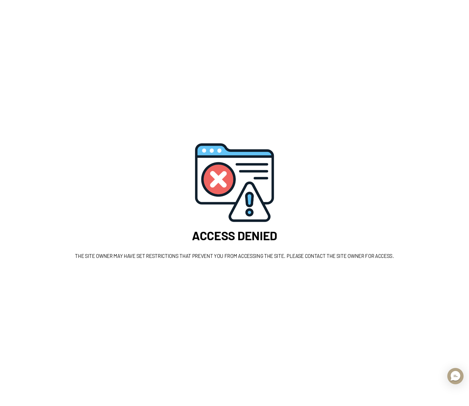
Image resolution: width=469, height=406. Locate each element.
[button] (455, 376)
